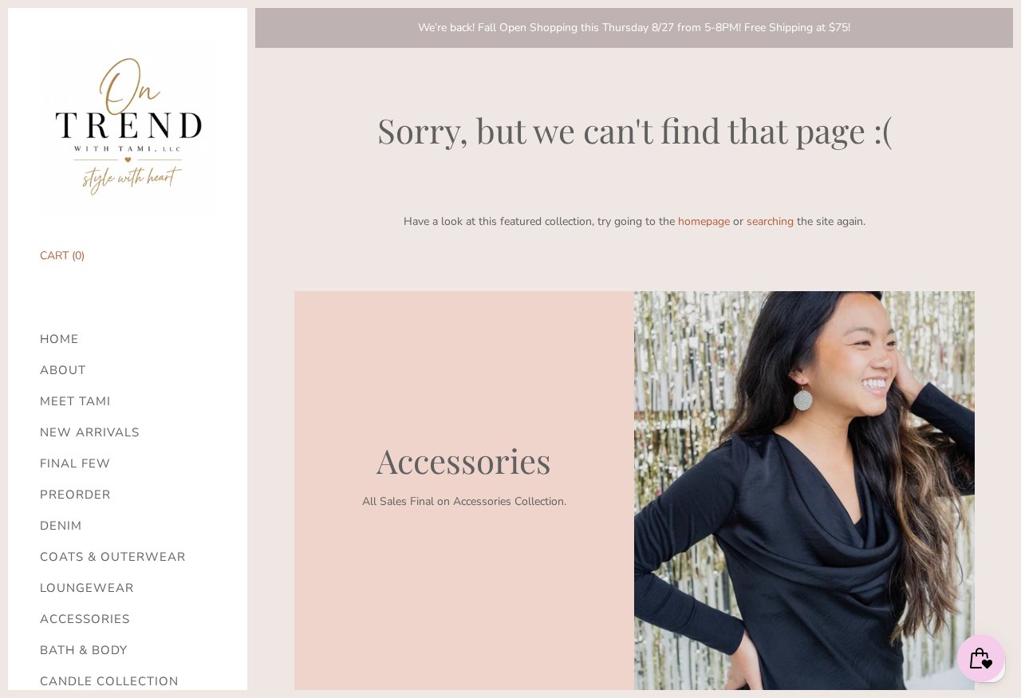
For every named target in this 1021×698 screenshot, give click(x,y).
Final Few (75, 463)
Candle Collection (109, 681)
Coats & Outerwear (113, 557)
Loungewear (87, 588)
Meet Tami (75, 401)
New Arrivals (90, 432)
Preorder (75, 495)
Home (59, 339)
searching (770, 221)
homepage (704, 221)
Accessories (85, 619)
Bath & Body (84, 650)
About (63, 370)
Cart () (62, 255)
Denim (61, 526)
